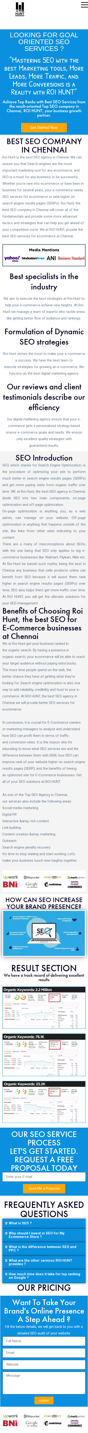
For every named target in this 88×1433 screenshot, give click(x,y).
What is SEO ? (20, 1223)
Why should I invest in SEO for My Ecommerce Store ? (37, 1235)
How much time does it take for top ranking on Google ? (44, 1276)
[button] (44, 1224)
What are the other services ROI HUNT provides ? (40, 1262)
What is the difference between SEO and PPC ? (42, 1248)
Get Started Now (44, 127)
